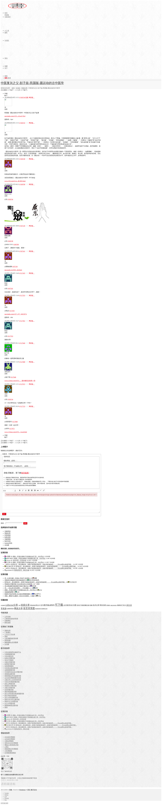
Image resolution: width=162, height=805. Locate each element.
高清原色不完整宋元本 (41, 608)
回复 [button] (26, 97)
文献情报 (7, 539)
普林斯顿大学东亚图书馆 (12, 676)
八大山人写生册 (9, 634)
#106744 (10, 199)
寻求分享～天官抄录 (19, 560)
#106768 (16, 244)
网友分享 (18, 608)
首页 (13, 88)
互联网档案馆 (9, 666)
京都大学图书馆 (9, 662)
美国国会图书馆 (9, 674)
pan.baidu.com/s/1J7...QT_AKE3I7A (15, 314)
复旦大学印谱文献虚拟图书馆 (14, 693)
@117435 (22, 273)
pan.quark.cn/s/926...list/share (13, 270)
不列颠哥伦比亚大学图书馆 (13, 672)
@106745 (22, 123)
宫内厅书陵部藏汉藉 (83, 605)
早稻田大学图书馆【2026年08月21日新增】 (18, 584)
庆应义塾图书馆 (9, 684)
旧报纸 (108, 605)
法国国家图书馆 (9, 670)
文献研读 (7, 531)
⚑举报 (32, 97)
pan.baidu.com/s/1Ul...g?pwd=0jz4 (14, 116)
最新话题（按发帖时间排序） (10, 548)
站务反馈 (7, 537)
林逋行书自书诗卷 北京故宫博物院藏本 (17, 594)
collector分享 (11, 605)
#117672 (12, 428)
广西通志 (7, 632)
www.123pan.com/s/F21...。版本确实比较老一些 (19, 380)
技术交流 (7, 541)
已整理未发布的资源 (11, 618)
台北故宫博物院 (9, 739)
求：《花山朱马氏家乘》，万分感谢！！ (18, 588)
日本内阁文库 (9, 656)
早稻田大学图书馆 (10, 685)
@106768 (22, 184)
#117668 (15, 421)
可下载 (59, 604)
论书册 (6, 644)
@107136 (22, 226)
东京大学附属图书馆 (11, 697)
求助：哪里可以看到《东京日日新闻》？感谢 (19, 596)
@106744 (22, 97)
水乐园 (6, 545)
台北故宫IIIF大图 (69, 605)
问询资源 (7, 535)
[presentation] (8, 490)
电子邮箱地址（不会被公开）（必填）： (17, 466)
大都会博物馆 (9, 741)
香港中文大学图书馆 (11, 701)
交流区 (18, 88)
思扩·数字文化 (32, 790)
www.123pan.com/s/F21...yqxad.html (15, 432)
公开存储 (7, 616)
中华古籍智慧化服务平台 (12, 652)
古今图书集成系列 (47, 605)
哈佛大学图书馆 (9, 658)
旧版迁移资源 (113, 605)
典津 (6, 707)
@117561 (22, 321)
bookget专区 (8, 543)
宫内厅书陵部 (9, 660)
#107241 (10, 288)
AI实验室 (3, 605)
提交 (4, 514)
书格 (10, 790)
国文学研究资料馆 (10, 695)
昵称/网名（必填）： (11, 460)
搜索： (3, 523)
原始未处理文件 (35, 605)
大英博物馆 (8, 751)
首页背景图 (29, 608)
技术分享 (96, 605)
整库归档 (103, 605)
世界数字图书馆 (9, 664)
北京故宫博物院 (9, 737)
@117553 (22, 295)
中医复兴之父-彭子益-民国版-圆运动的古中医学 (32, 83)
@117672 (22, 384)
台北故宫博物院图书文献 (12, 678)
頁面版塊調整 (9, 592)
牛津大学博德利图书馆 (12, 682)
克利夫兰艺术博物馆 (11, 743)
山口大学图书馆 (9, 703)
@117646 (22, 343)
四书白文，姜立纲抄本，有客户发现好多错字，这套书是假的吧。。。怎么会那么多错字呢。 (42, 564)
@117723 (22, 406)
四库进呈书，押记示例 (21, 570)
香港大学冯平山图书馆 (12, 699)
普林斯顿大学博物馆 (11, 749)
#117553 (10, 336)
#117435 (12, 311)
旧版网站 (7, 620)
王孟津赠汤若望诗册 (11, 638)
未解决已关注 (121, 605)
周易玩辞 (7, 630)
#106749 (10, 241)
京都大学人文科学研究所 (12, 680)
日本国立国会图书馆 (11, 668)
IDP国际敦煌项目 (10, 753)
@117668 (22, 362)
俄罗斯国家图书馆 (10, 691)
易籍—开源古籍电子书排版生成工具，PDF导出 (28, 556)
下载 (19, 605)
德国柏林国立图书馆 (11, 705)
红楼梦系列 (10, 608)
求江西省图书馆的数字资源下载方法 (16, 586)
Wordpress (22, 790)
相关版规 (25, 473)
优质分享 (25, 605)
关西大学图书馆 (9, 687)
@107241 (22, 251)
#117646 (13, 377)
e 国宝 (6, 747)
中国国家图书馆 (9, 654)
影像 (91, 605)
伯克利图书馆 (9, 689)
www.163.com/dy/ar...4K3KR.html (15, 181)
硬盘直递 (7, 622)
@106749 (22, 159)
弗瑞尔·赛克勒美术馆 (11, 745)
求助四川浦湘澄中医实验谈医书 (15, 580)
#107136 (15, 266)
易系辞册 (7, 640)
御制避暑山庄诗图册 (11, 642)
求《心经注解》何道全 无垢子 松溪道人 (17, 578)
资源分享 (24, 88)
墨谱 (6, 636)
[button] (8, 490)
